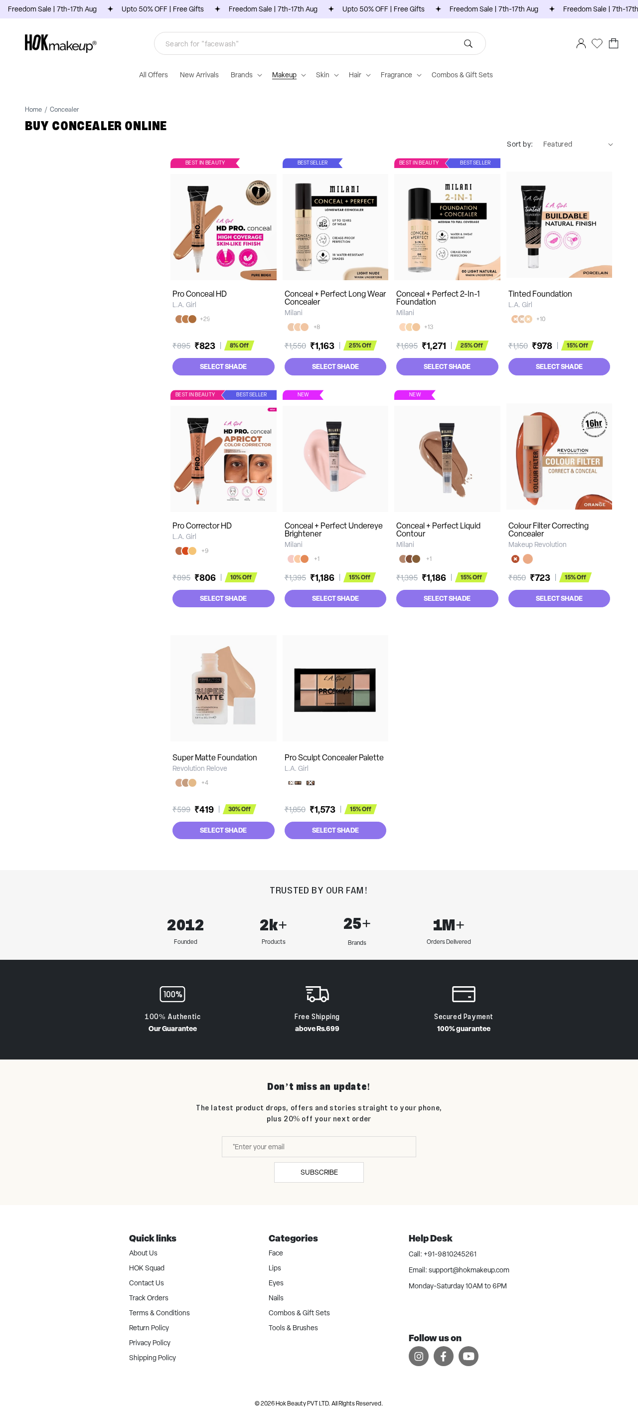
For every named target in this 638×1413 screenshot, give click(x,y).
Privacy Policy (149, 1342)
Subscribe (319, 1172)
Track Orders (148, 1297)
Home (33, 110)
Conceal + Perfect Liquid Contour (438, 530)
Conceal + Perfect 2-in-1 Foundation (438, 298)
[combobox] (320, 43)
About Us (143, 1252)
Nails (276, 1297)
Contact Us (146, 1282)
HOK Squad (146, 1267)
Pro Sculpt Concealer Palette (334, 757)
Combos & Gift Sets (299, 1312)
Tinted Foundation (540, 294)
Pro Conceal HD (199, 294)
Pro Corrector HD (202, 526)
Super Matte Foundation (214, 757)
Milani (294, 312)
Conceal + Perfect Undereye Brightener (334, 530)
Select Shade (223, 366)
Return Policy (149, 1327)
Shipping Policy (152, 1357)
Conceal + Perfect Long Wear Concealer (335, 298)
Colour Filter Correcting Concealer (548, 530)
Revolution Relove (199, 768)
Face (276, 1252)
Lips (275, 1267)
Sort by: (520, 144)
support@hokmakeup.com (469, 1269)
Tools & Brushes (293, 1327)
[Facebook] (444, 1356)
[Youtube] (468, 1356)
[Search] (469, 43)
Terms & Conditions (159, 1312)
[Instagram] (419, 1356)
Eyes (276, 1282)
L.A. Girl (184, 304)
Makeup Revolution (537, 544)
